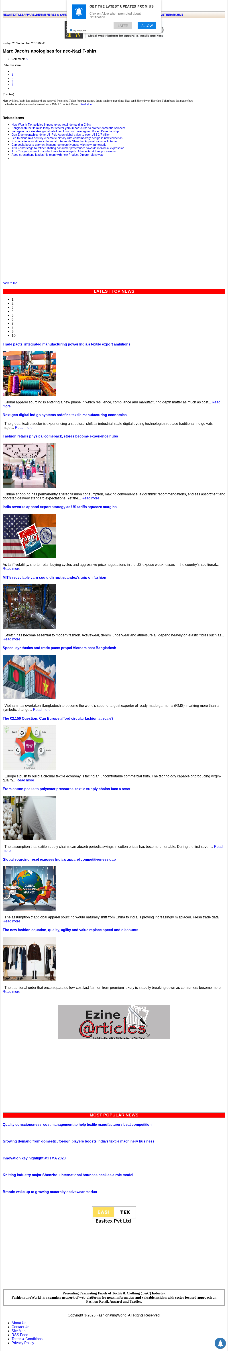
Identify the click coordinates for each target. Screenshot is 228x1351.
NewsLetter (162, 14)
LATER (123, 25)
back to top (10, 283)
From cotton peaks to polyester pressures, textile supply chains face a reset (66, 789)
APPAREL (29, 14)
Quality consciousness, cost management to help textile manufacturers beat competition (77, 1124)
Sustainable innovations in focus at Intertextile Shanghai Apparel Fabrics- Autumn (64, 141)
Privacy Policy (23, 1343)
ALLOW (147, 25)
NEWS (7, 14)
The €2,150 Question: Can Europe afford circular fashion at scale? (58, 718)
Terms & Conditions (27, 1339)
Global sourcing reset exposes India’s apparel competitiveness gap (59, 859)
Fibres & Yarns (58, 14)
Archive (177, 14)
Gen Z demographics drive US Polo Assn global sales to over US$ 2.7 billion (61, 134)
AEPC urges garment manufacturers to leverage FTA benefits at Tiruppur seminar (64, 151)
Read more (24, 427)
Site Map (19, 1331)
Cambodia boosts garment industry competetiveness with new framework (59, 144)
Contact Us (20, 1327)
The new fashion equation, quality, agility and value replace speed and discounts (70, 930)
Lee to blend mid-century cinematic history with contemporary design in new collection (67, 138)
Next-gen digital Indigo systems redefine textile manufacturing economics (65, 415)
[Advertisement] (114, 1077)
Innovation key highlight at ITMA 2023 (34, 1158)
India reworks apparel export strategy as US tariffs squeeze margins (60, 507)
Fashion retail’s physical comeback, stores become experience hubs (60, 436)
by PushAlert (80, 30)
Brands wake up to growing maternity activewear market (50, 1192)
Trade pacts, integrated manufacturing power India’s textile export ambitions (66, 344)
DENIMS (41, 14)
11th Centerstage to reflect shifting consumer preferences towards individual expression (68, 148)
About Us (19, 1323)
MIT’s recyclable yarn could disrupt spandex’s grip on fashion (54, 577)
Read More (86, 104)
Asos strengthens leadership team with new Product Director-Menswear (58, 154)
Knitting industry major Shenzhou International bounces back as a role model (68, 1175)
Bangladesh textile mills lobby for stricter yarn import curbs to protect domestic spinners (68, 128)
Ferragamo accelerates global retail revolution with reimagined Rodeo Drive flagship (65, 131)
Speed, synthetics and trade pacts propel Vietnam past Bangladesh (59, 648)
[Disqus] (101, 221)
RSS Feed (20, 1335)
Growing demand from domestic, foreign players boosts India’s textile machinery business (79, 1141)
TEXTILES (17, 14)
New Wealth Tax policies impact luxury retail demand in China (51, 124)
